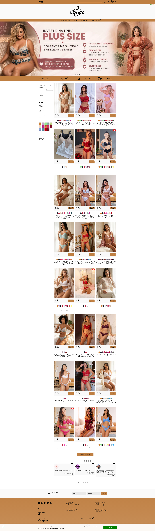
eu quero (104, 493)
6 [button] (87, 482)
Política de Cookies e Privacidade (57, 528)
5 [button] (85, 482)
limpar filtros (49, 89)
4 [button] (83, 482)
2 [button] (77, 74)
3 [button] (79, 74)
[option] (77, 49)
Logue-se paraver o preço (71, 115)
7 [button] (89, 482)
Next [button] (115, 472)
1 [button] (75, 74)
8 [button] (91, 482)
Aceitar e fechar (110, 527)
